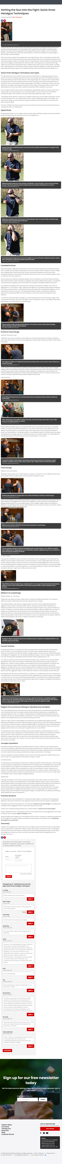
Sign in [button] (29, 851)
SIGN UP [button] (43, 1099)
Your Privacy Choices (37, 1155)
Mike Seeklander (17, 17)
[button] (2, 20)
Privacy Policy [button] (50, 1153)
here (19, 846)
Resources (5, 1131)
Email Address (18, 856)
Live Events (5, 1127)
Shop (3, 1132)
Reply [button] (30, 899)
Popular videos (7, 1125)
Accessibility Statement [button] (21, 1155)
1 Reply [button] (24, 912)
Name (7, 856)
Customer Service (8, 1134)
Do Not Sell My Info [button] (6, 1155)
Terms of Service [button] (39, 1153)
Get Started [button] (50, 1128)
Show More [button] (7, 1050)
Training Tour (6, 1129)
